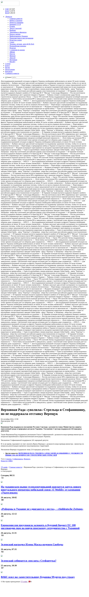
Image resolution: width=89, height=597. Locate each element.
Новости (8, 17)
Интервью (13, 60)
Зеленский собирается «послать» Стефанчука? (28, 560)
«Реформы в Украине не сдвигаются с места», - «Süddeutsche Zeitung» (42, 509)
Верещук (27, 459)
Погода (12, 54)
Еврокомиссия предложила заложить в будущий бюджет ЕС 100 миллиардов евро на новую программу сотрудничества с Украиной (40, 527)
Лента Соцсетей (15, 28)
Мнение (13, 56)
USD (7, 9)
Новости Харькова (16, 22)
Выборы (13, 30)
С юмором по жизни (17, 50)
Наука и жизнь (15, 34)
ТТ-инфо (24, 582)
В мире (12, 26)
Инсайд (12, 62)
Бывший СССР (15, 24)
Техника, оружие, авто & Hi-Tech (22, 44)
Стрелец (8, 459)
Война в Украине (16, 20)
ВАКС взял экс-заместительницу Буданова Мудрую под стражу (38, 577)
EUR (7, 11)
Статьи (7, 64)
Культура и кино (16, 40)
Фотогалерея (10, 69)
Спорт (12, 42)
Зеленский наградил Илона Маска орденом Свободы (32, 544)
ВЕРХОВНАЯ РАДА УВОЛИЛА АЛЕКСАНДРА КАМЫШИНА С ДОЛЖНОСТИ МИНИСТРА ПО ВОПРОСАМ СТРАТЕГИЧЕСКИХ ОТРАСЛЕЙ (44, 454)
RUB (7, 13)
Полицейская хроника (18, 46)
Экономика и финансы (18, 32)
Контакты (8, 71)
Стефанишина (17, 459)
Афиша (12, 52)
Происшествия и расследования (21, 38)
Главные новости (16, 18)
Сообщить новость (12, 73)
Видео (7, 67)
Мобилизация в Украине (19, 36)
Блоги (7, 66)
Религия (13, 48)
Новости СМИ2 (7, 461)
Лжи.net (12, 58)
